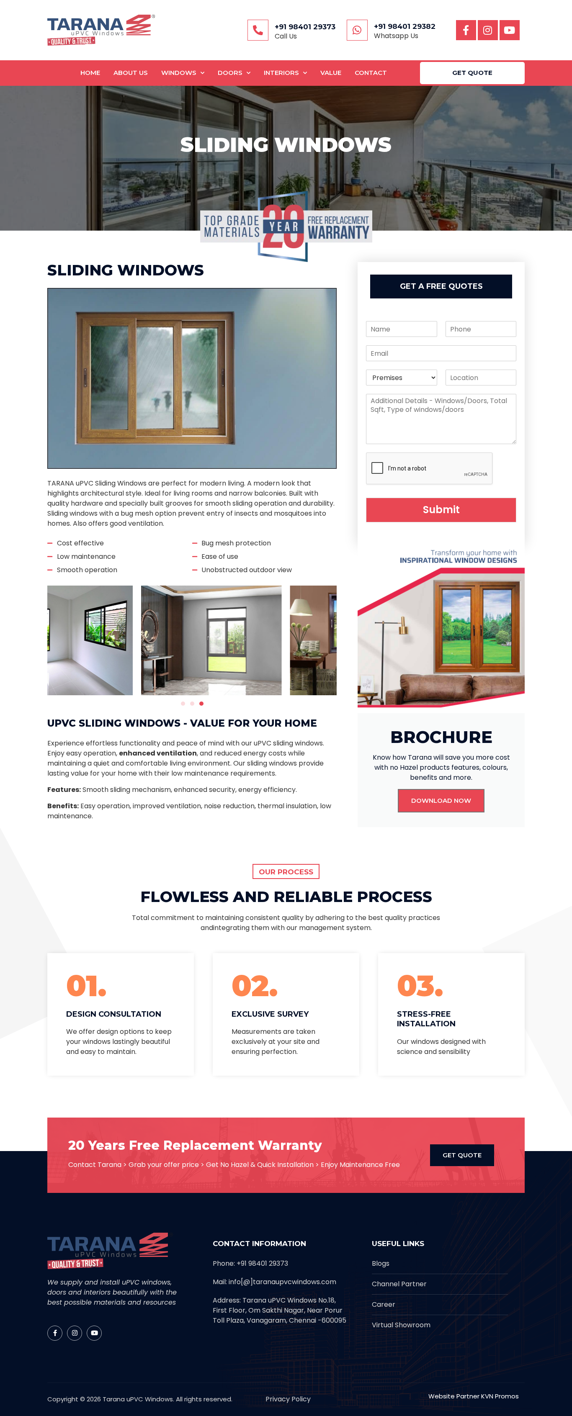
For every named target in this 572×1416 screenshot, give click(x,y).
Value (330, 73)
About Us (130, 73)
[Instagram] (488, 30)
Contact (371, 73)
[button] (183, 704)
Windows (178, 73)
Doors (230, 73)
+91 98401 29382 (404, 26)
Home (90, 73)
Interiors (281, 73)
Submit (441, 510)
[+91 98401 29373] (257, 30)
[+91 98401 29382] (357, 30)
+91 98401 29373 (305, 27)
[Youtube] (510, 30)
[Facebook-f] (466, 30)
